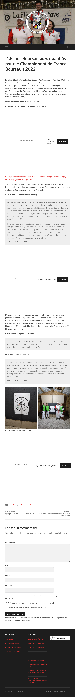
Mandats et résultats (25, 505)
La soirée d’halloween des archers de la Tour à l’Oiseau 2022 (54, 513)
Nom (7, 565)
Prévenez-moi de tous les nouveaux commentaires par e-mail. (31, 603)
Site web (8, 585)
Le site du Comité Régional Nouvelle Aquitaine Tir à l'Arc (37, 672)
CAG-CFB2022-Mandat (50, 141)
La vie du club (13, 505)
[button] (21, 408)
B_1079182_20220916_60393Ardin (48, 466)
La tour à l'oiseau (17, 691)
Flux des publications (12, 643)
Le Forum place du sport (36, 660)
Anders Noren (59, 691)
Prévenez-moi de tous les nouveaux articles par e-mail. (28, 608)
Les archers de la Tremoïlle (36, 647)
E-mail (8, 575)
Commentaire (11, 542)
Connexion (9, 639)
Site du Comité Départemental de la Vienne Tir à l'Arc (37, 680)
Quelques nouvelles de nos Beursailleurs (19, 512)
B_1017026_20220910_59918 (47, 279)
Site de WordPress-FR (12, 651)
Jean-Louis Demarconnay (32, 74)
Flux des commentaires (13, 647)
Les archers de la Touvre (36, 643)
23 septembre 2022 (12, 74)
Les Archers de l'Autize (35, 639)
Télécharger (62, 141)
